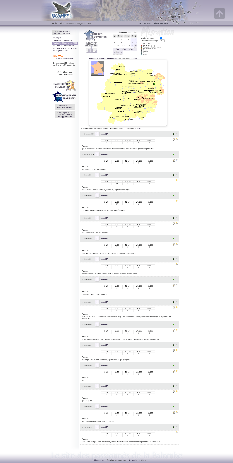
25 (129, 49)
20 (136, 46)
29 (118, 53)
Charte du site (99, 460)
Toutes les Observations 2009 (65, 43)
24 (125, 49)
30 (122, 53)
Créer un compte (160, 23)
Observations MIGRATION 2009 (65, 107)
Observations (70, 23)
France (92, 58)
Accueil (58, 23)
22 (118, 49)
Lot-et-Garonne (113, 58)
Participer (57, 38)
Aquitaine (101, 58)
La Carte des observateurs (63, 46)
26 (132, 49)
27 (136, 49)
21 (115, 49)
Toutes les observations (62, 40)
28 (115, 53)
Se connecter (145, 23)
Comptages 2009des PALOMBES (64, 115)
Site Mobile (133, 460)
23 (122, 49)
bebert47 (134, 58)
